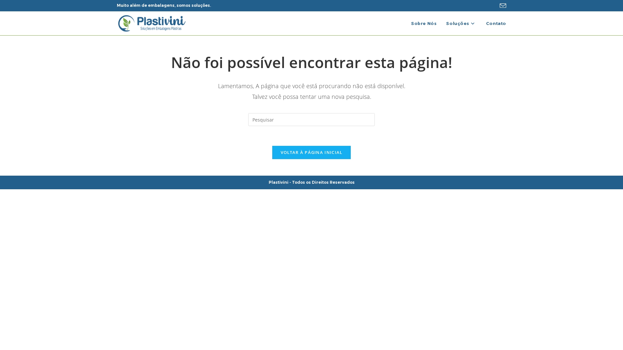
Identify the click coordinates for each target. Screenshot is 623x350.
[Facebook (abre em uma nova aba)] (484, 5)
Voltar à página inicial (312, 152)
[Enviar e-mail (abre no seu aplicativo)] (502, 5)
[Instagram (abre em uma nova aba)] (493, 5)
